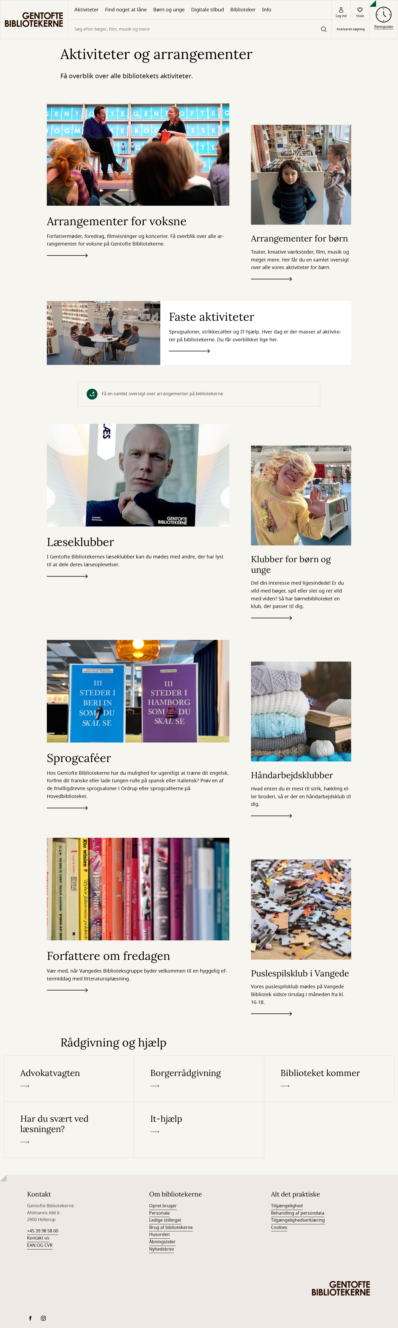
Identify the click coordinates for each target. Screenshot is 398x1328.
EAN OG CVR (40, 1245)
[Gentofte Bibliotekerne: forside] (34, 19)
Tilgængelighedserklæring (298, 1220)
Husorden (159, 1234)
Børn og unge (169, 9)
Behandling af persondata (297, 1213)
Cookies (279, 1227)
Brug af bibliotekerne (171, 1227)
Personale (159, 1213)
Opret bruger (163, 1206)
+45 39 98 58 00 (42, 1231)
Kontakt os (38, 1238)
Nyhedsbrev (161, 1249)
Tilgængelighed (287, 1206)
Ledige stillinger (165, 1220)
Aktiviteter (86, 9)
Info (266, 9)
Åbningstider (162, 1242)
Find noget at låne (126, 9)
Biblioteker (243, 9)
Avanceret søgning (351, 29)
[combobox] (199, 29)
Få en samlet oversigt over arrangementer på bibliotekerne (162, 394)
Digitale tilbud (207, 9)
